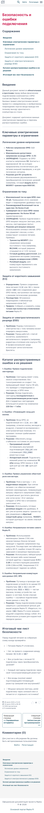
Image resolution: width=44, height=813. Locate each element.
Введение (7, 38)
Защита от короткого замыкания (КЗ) (21, 57)
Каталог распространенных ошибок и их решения (21, 69)
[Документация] (3, 2)
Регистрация (33, 2)
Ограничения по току (14, 53)
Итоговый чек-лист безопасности (18, 75)
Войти (24, 2)
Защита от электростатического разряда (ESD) (19, 62)
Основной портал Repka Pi (22, 809)
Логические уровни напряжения (19, 49)
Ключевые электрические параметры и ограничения (21, 43)
